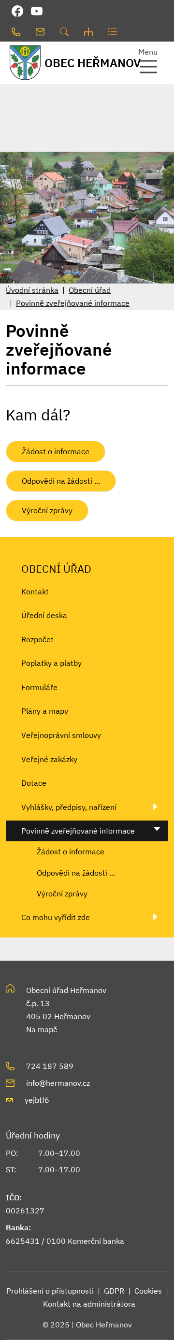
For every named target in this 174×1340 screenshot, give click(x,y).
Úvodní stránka (32, 290)
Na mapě (42, 1029)
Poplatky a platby (51, 663)
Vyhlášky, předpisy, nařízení (68, 807)
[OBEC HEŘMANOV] (22, 63)
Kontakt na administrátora (89, 1304)
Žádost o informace (55, 451)
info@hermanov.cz (58, 1083)
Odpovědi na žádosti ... (61, 481)
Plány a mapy (44, 711)
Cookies (148, 1291)
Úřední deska (44, 615)
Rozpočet (37, 639)
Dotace (33, 783)
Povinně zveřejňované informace (73, 303)
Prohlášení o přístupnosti (50, 1291)
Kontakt (35, 591)
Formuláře (39, 687)
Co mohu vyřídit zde (55, 917)
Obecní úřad (90, 290)
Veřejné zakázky (49, 759)
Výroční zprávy (47, 510)
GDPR (114, 1291)
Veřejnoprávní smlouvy (61, 735)
